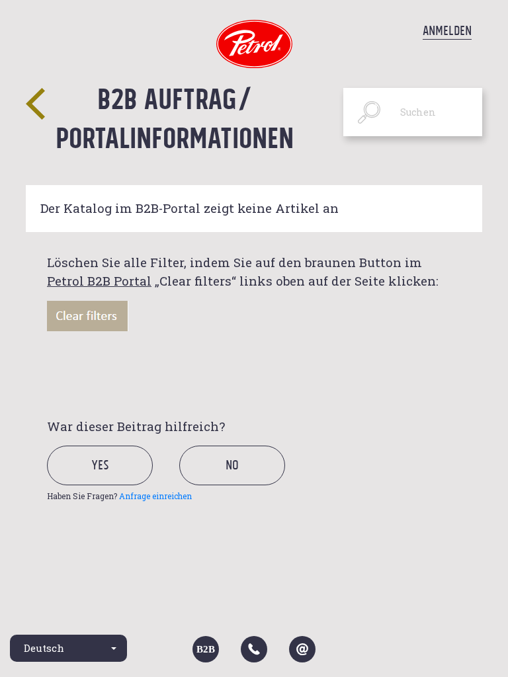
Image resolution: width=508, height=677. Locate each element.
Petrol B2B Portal (99, 280)
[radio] (111, 480)
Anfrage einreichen (155, 496)
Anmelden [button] (447, 30)
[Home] (254, 43)
